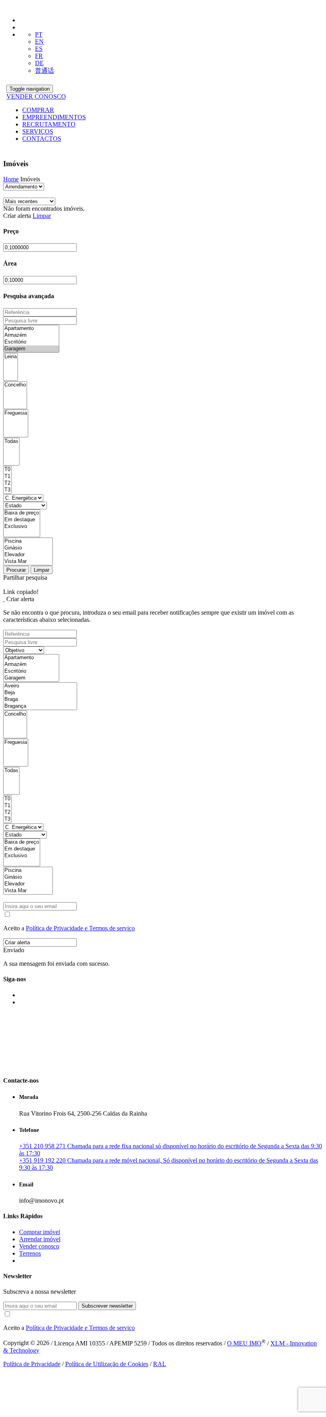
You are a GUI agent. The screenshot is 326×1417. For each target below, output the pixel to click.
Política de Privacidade (31, 1364)
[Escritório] (31, 342)
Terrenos (30, 1253)
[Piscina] (28, 541)
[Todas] (11, 441)
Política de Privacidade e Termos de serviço (80, 928)
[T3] (7, 490)
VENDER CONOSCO (36, 96)
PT (39, 34)
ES (39, 48)
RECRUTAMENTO (49, 124)
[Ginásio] (28, 548)
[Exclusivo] (22, 526)
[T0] (7, 469)
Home (11, 179)
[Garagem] (31, 349)
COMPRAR (38, 110)
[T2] (7, 483)
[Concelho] (15, 385)
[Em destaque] (22, 519)
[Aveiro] (40, 686)
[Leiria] (10, 356)
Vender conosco (39, 1246)
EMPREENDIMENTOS (54, 117)
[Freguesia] (16, 413)
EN (39, 41)
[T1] (7, 476)
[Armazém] (31, 335)
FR (39, 55)
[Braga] (40, 699)
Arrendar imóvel (39, 1239)
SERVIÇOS (37, 131)
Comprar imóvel (39, 1232)
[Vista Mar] (28, 561)
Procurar (16, 570)
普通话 (44, 70)
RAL (159, 1364)
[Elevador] (28, 554)
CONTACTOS (41, 138)
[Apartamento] (31, 328)
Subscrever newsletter (107, 1306)
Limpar (42, 215)
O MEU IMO (244, 1343)
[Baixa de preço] (22, 513)
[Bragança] (40, 706)
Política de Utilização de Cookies (106, 1364)
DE (39, 63)
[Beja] (40, 692)
